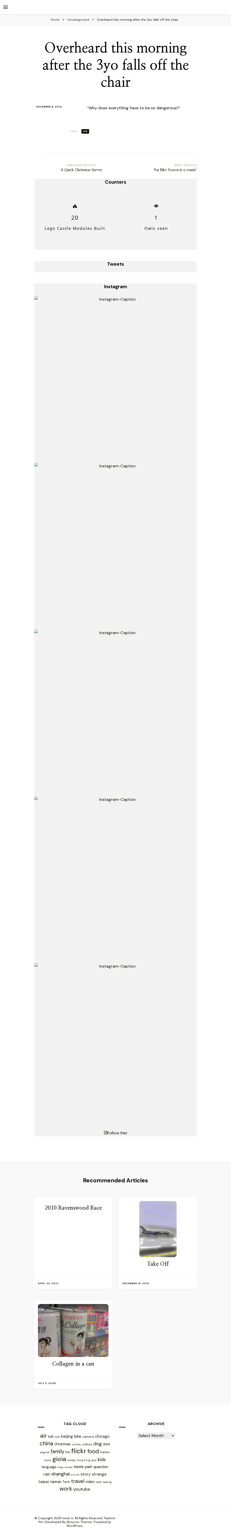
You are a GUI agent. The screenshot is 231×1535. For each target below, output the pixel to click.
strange (99, 1474)
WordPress (75, 1526)
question (100, 1466)
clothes (76, 1444)
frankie (105, 1452)
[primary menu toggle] (5, 7)
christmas (62, 1444)
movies (69, 1467)
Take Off (158, 1264)
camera (88, 1436)
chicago (102, 1436)
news (79, 1466)
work (66, 1488)
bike (77, 1436)
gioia (59, 1459)
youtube (81, 1489)
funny (47, 1460)
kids (102, 1459)
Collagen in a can (73, 1364)
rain (46, 1474)
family (57, 1451)
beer (57, 1436)
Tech (66, 1482)
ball (50, 1436)
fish (67, 1452)
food (93, 1451)
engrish (45, 1452)
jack (94, 1460)
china (46, 1443)
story (86, 1474)
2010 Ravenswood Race (73, 1208)
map (60, 1467)
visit (99, 1482)
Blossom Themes (79, 1522)
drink (106, 1444)
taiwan (55, 1481)
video (90, 1481)
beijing (67, 1436)
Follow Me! (117, 1133)
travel (77, 1481)
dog (97, 1444)
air (85, 131)
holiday (71, 1460)
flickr (78, 1451)
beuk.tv (67, 1518)
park (88, 1466)
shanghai (60, 1474)
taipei (43, 1481)
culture (87, 1444)
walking (107, 1482)
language (49, 1466)
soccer (75, 1474)
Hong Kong (83, 1460)
